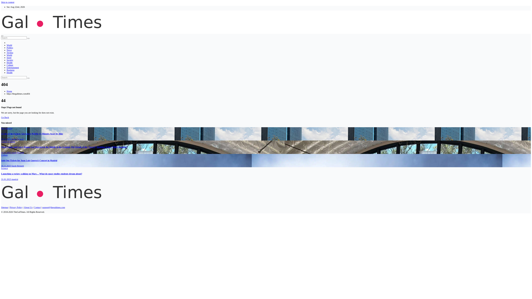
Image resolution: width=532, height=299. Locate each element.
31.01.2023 (6, 179)
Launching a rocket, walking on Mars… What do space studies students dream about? (41, 174)
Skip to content (7, 2)
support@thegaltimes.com (53, 207)
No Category (6, 128)
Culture (10, 65)
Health (9, 62)
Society (10, 60)
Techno (10, 52)
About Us (28, 207)
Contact (37, 207)
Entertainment (13, 67)
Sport (9, 57)
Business (10, 70)
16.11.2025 (6, 139)
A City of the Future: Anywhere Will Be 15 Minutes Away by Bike (32, 134)
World (9, 45)
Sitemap (4, 207)
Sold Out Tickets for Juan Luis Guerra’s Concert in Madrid (29, 160)
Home (9, 91)
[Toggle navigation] (2, 35)
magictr (15, 179)
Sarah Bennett (17, 139)
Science (4, 168)
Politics (10, 48)
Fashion (11, 142)
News (9, 50)
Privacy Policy (16, 207)
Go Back (5, 117)
